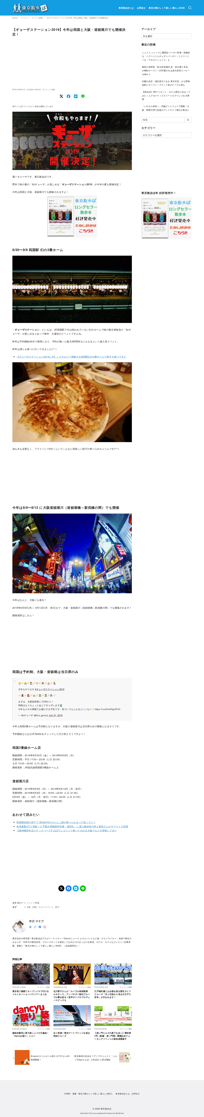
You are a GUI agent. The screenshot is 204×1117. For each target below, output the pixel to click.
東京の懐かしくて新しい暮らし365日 (167, 7)
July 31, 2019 (55, 715)
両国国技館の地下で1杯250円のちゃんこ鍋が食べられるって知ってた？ (56, 822)
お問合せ (141, 7)
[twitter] (35, 927)
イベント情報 (37, 17)
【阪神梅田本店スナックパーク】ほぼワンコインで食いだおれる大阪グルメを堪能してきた (66, 830)
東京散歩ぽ (106, 1108)
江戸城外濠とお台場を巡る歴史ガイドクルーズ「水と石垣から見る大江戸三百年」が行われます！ (112, 994)
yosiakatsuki (101, 1113)
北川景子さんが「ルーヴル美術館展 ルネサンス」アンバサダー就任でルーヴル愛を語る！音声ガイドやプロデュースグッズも (71, 996)
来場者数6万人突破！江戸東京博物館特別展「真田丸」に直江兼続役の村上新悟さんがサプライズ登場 (72, 826)
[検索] (190, 8)
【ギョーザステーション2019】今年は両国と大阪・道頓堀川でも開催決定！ (78, 17)
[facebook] (39, 927)
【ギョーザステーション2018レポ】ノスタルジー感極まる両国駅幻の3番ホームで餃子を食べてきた (71, 356)
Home (15, 17)
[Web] (30, 927)
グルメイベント (45, 906)
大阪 (28, 906)
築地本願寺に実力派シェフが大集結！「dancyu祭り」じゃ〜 (30, 1034)
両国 (34, 906)
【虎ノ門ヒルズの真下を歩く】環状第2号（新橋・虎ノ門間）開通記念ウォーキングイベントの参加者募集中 (112, 1035)
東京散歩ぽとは (126, 7)
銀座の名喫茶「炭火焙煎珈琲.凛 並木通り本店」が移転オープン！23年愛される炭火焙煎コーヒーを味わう (166, 70)
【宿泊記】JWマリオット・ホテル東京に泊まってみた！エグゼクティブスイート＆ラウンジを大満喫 (166, 95)
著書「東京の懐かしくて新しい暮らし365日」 (93, 1093)
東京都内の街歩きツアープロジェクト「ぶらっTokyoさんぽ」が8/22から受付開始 (95, 1057)
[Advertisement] (72, 62)
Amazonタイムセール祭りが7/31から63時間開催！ (50, 1057)
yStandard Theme (87, 1113)
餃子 (57, 906)
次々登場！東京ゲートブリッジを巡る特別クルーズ (71, 1034)
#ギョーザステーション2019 (49, 689)
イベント (25, 17)
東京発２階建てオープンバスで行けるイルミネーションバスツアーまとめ (30, 993)
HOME (67, 1093)
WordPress (120, 1113)
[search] (188, 119)
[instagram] (44, 927)
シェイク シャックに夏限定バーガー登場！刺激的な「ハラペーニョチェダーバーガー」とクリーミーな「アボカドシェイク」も (166, 56)
